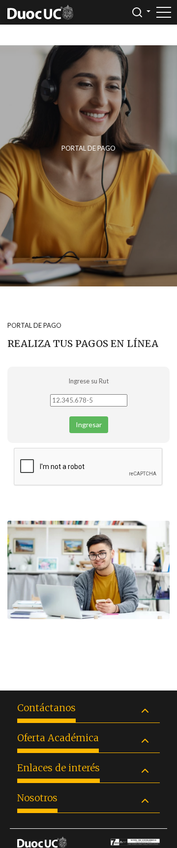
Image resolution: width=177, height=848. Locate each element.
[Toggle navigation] (163, 12)
